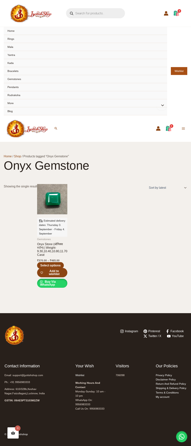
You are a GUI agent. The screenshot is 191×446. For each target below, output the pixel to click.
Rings (10, 38)
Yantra (11, 54)
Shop (17, 156)
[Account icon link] (166, 13)
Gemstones (14, 79)
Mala (10, 46)
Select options (50, 265)
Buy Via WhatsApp (48, 283)
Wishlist (179, 71)
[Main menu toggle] (183, 128)
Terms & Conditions (167, 392)
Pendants (13, 87)
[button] (55, 128)
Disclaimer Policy (166, 379)
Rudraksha (13, 95)
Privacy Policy (164, 375)
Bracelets (12, 71)
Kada (10, 62)
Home (11, 30)
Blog (10, 111)
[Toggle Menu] (161, 105)
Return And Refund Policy (171, 383)
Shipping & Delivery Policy (171, 388)
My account (162, 396)
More (10, 103)
